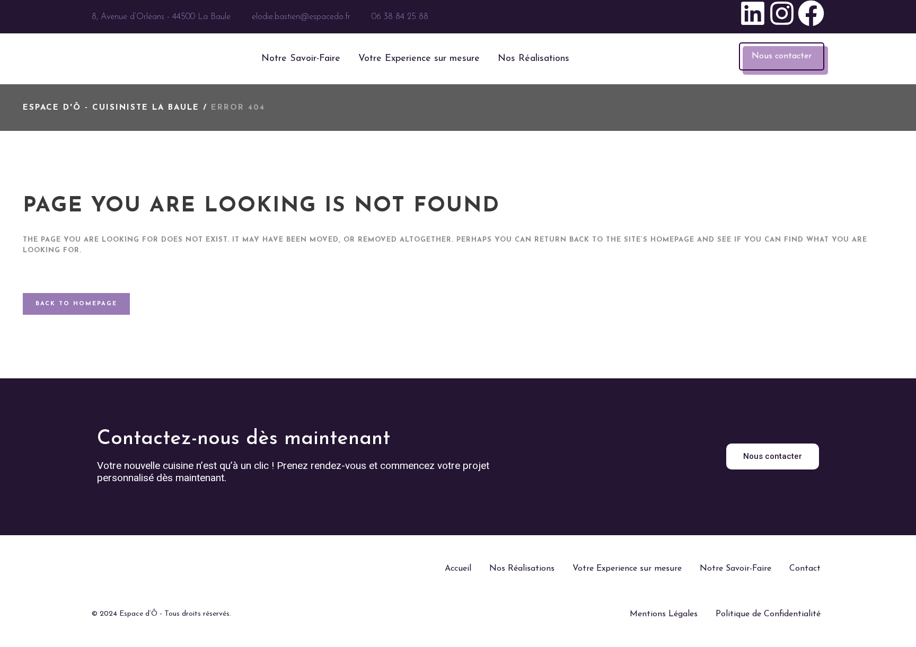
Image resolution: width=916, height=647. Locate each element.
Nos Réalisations (533, 59)
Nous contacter (782, 56)
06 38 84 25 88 (400, 17)
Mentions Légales (664, 614)
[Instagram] (782, 16)
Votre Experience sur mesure (419, 59)
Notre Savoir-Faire (300, 59)
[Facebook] (811, 16)
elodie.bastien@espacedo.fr (301, 17)
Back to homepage (76, 304)
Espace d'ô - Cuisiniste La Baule (111, 108)
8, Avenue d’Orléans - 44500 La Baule (161, 17)
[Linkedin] (752, 16)
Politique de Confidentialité (768, 614)
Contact (805, 568)
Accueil (458, 568)
